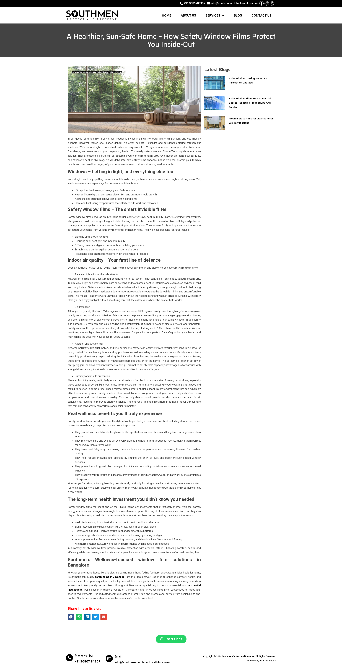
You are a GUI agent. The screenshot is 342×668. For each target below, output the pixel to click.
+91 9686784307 (194, 3)
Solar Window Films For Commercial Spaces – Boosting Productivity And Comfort (250, 102)
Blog (238, 15)
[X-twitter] (272, 3)
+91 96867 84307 (87, 661)
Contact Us (261, 15)
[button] (71, 617)
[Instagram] (267, 3)
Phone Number (84, 655)
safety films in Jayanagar (110, 576)
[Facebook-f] (261, 3)
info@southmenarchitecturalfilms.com (234, 3)
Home (166, 15)
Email (118, 656)
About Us (188, 15)
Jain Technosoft (268, 660)
